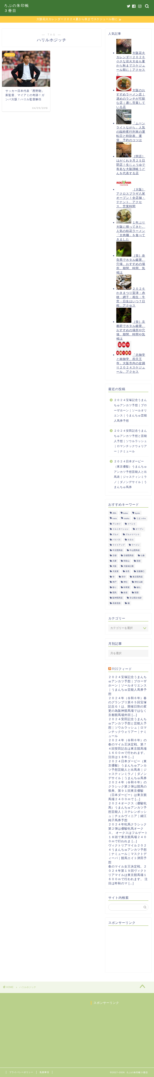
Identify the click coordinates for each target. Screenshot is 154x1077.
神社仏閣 (139, 582)
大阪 (114, 566)
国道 (139, 561)
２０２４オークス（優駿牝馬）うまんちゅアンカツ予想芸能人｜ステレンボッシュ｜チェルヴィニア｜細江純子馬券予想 (127, 812)
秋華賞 (127, 587)
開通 (137, 592)
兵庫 (114, 561)
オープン (140, 529)
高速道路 (116, 603)
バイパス (116, 539)
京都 (114, 556)
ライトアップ (118, 545)
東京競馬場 (138, 577)
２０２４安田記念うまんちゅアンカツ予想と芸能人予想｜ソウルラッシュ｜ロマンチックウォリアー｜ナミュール (130, 441)
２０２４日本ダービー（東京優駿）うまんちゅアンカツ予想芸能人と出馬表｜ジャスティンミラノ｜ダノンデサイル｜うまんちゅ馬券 (130, 474)
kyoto (137, 513)
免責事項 (44, 1072)
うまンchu (141, 518)
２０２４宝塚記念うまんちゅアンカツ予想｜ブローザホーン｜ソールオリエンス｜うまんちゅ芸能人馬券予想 (130, 410)
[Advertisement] (131, 949)
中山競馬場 (135, 550)
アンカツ (116, 524)
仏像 (143, 556)
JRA (114, 513)
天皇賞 (115, 571)
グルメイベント (133, 534)
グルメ (115, 534)
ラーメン (136, 545)
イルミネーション (120, 529)
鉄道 (126, 592)
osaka (126, 518)
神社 (126, 582)
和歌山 (127, 561)
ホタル (131, 539)
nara (114, 518)
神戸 (114, 582)
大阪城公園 (129, 566)
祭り (114, 587)
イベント (132, 524)
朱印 (124, 577)
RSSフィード (122, 669)
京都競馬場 (129, 556)
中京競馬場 (117, 550)
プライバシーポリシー (21, 1072)
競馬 (114, 592)
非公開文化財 (136, 598)
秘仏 (139, 587)
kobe (125, 513)
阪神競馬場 (117, 598)
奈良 (128, 571)
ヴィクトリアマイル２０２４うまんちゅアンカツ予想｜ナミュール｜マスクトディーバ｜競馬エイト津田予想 (127, 854)
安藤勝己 (141, 571)
